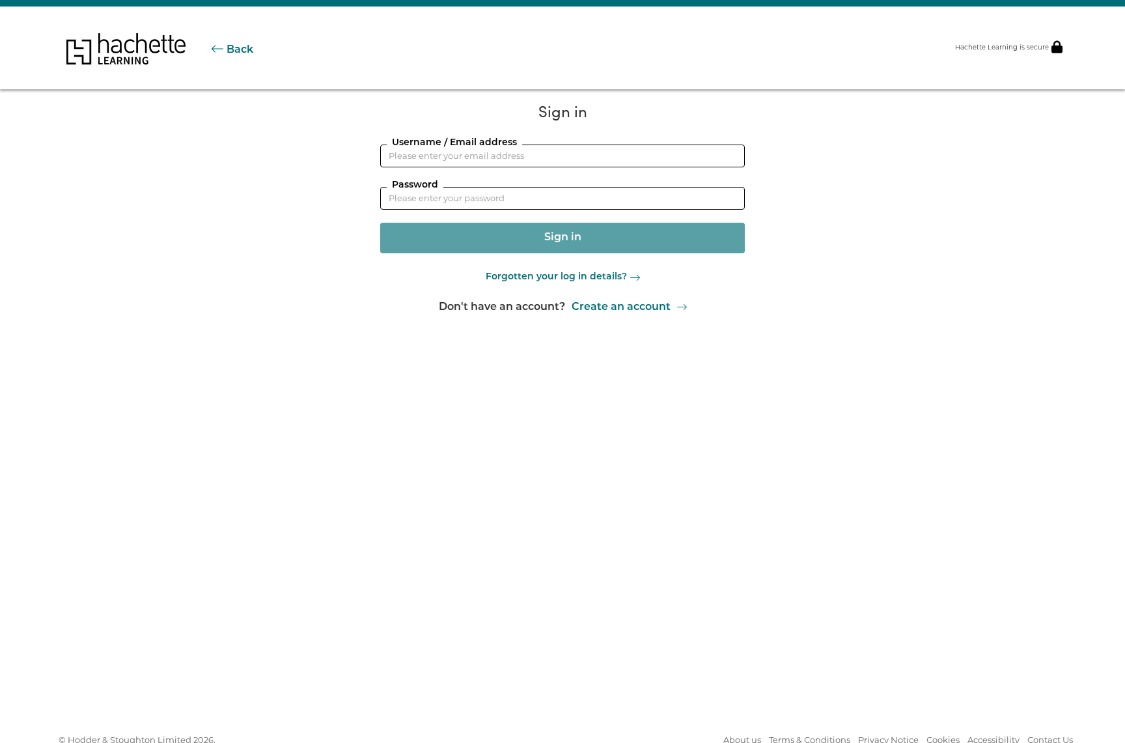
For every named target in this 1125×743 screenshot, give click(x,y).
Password (415, 185)
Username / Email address (454, 143)
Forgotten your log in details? (556, 277)
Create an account (621, 307)
